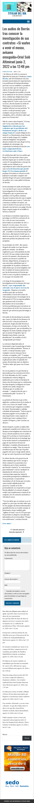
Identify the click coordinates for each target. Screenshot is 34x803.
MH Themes (27, 801)
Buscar (5, 734)
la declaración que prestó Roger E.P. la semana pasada (16, 170)
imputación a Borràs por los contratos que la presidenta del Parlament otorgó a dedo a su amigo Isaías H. (15, 129)
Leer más (6, 523)
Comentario (8, 558)
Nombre (7, 573)
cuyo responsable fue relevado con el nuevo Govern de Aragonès (16, 287)
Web (5, 585)
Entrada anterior (18, 530)
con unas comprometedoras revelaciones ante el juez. (16, 148)
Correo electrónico (10, 579)
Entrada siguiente (15, 532)
